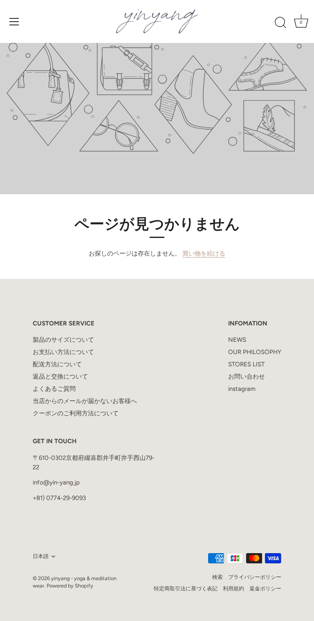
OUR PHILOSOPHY (254, 352)
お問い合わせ (246, 376)
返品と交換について (60, 376)
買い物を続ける (203, 253)
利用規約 (233, 588)
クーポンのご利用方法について (76, 413)
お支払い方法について (63, 352)
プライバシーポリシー (254, 577)
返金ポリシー (265, 588)
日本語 (41, 556)
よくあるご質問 (54, 388)
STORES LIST (246, 364)
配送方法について (57, 364)
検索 (217, 577)
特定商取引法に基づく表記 (186, 588)
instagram (242, 388)
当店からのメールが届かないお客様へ (85, 401)
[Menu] (14, 22)
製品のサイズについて (63, 339)
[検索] (280, 23)
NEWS (237, 339)
